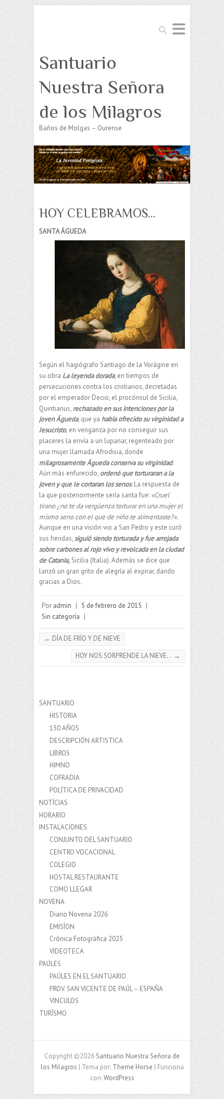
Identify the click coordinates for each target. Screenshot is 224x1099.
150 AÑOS (64, 728)
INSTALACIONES (63, 827)
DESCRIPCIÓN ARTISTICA (86, 740)
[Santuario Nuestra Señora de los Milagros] (112, 150)
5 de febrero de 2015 (111, 605)
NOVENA (52, 901)
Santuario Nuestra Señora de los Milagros (102, 87)
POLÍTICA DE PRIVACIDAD (86, 790)
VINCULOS (64, 1000)
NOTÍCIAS (53, 802)
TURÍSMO (53, 1013)
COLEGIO (62, 864)
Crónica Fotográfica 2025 (86, 938)
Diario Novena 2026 (78, 914)
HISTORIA (63, 715)
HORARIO (52, 815)
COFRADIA (64, 777)
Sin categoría (61, 616)
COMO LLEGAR (70, 889)
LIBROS (59, 753)
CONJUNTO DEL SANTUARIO (90, 839)
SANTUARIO (56, 703)
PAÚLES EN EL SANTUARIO (87, 976)
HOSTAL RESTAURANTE (84, 877)
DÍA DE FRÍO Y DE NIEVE (82, 638)
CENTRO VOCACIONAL (82, 852)
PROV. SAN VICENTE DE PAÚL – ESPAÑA (106, 988)
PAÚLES (50, 963)
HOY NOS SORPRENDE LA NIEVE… (128, 655)
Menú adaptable (178, 28)
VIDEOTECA (66, 951)
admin (62, 605)
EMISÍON (61, 926)
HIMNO (59, 765)
